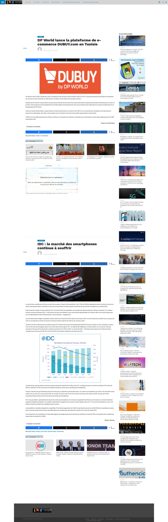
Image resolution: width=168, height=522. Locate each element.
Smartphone (52, 431)
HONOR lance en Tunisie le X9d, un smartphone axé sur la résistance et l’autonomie (98, 454)
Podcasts (45, 2)
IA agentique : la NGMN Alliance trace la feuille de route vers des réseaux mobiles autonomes (38, 454)
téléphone (60, 431)
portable (44, 431)
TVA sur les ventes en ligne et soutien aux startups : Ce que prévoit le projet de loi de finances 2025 (39, 158)
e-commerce (44, 135)
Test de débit (55, 2)
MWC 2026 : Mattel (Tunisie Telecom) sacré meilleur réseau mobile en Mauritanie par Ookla (69, 454)
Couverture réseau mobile (71, 2)
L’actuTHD (36, 2)
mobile (38, 431)
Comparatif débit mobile (90, 2)
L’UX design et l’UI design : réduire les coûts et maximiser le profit (100, 157)
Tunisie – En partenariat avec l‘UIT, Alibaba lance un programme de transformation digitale (69, 158)
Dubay (38, 135)
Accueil (28, 2)
